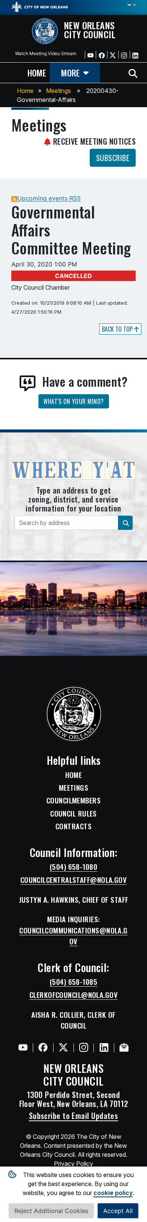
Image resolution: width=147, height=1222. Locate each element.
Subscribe (112, 157)
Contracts (73, 826)
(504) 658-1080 (73, 867)
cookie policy (113, 1193)
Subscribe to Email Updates (73, 1115)
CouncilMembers (73, 800)
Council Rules (73, 813)
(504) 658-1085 (73, 982)
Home (25, 90)
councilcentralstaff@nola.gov (73, 880)
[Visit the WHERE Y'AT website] (73, 472)
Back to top (118, 329)
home (37, 72)
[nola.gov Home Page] (39, 6)
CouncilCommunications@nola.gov (73, 936)
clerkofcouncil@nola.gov (73, 995)
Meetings (58, 90)
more (70, 72)
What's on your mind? (73, 401)
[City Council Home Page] (73, 714)
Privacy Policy (73, 1163)
